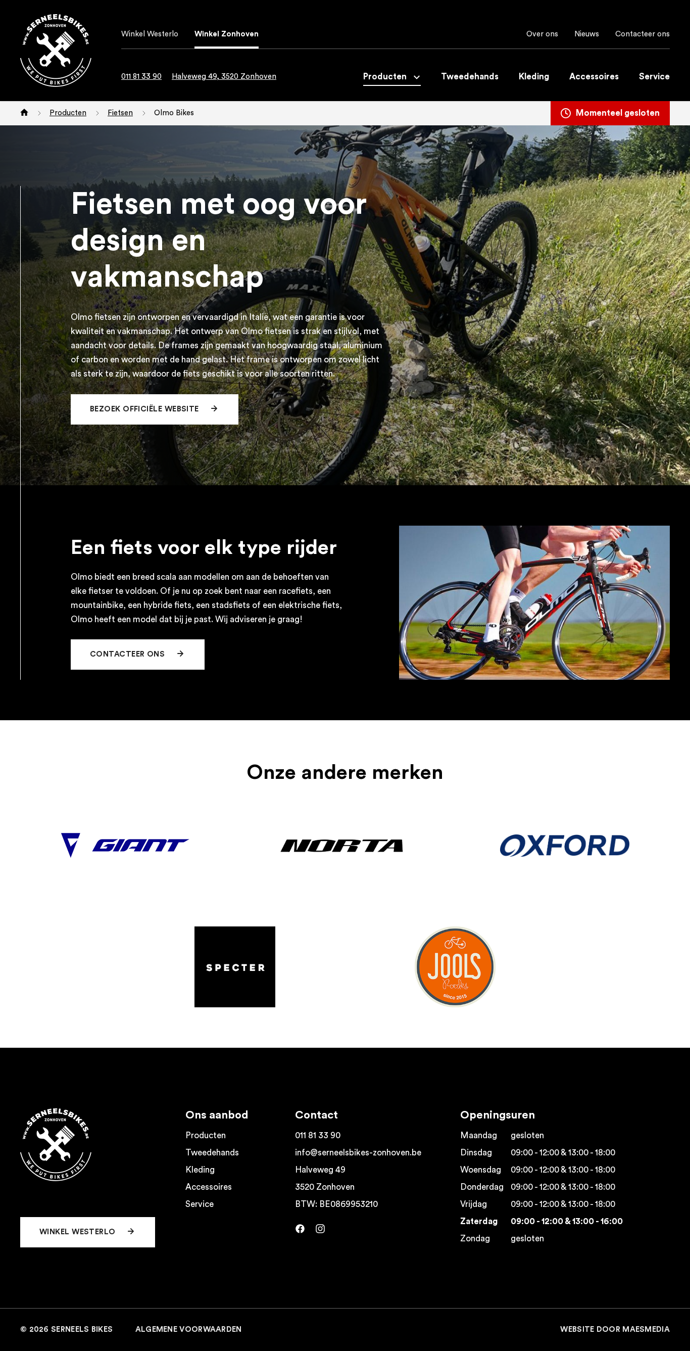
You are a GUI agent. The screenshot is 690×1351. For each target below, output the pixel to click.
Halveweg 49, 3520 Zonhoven (224, 76)
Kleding (534, 76)
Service (654, 76)
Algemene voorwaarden (188, 1329)
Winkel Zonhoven (226, 34)
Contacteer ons (642, 34)
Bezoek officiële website (145, 409)
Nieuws (586, 34)
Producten (386, 76)
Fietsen (120, 113)
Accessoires (594, 76)
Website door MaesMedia (615, 1329)
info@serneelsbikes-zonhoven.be (358, 1152)
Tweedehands (470, 76)
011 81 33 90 (141, 76)
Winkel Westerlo (149, 34)
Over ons (542, 34)
